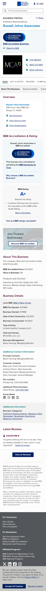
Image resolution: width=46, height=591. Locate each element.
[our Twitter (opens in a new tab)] (5, 565)
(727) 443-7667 (22, 389)
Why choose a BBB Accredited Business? (20, 176)
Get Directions (15, 115)
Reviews (30, 81)
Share (40, 18)
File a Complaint (10, 526)
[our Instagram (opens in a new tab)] (20, 565)
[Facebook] (13, 397)
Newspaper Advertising (24, 416)
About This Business (10, 89)
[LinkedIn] (4, 397)
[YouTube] (17, 397)
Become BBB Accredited (22, 243)
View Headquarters (17, 125)
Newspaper (8, 416)
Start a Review (9, 524)
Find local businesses (17, 10)
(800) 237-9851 (36, 65)
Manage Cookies (35, 586)
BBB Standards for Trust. (21, 166)
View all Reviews (23, 454)
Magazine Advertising (12, 418)
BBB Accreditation (11, 538)
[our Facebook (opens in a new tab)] (15, 565)
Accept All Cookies (14, 586)
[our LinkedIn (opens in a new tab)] (10, 565)
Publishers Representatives (15, 413)
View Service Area (17, 120)
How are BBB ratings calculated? (21, 220)
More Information (23, 212)
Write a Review (36, 70)
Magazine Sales (35, 413)
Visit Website (35, 60)
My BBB (39, 3)
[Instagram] (8, 397)
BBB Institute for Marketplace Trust (18, 553)
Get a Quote (17, 81)
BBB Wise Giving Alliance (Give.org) (18, 556)
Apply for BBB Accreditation (15, 541)
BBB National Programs (13, 558)
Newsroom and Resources (14, 543)
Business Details (30, 89)
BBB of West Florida (22, 302)
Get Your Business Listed (14, 536)
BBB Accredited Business (16, 44)
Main (5, 81)
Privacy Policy (31, 577)
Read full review (22, 445)
